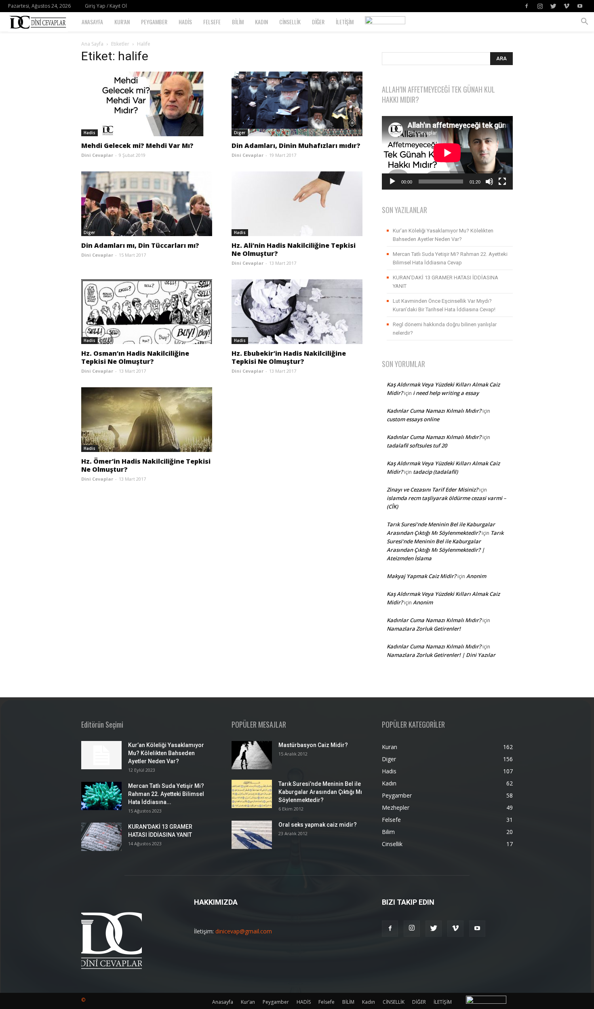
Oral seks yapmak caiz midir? (317, 824)
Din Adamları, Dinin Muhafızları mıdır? (296, 145)
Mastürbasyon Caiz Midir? (313, 745)
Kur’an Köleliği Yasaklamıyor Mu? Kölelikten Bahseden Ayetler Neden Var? (443, 235)
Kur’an (122, 21)
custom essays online (413, 419)
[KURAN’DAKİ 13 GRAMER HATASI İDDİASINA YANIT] (101, 837)
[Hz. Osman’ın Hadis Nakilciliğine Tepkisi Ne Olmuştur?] (146, 311)
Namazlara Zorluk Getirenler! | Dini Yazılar (441, 655)
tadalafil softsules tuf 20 (417, 445)
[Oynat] (392, 181)
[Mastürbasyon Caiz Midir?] (252, 755)
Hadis (89, 132)
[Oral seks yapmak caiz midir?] (252, 835)
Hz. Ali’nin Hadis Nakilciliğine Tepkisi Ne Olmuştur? (294, 249)
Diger (239, 132)
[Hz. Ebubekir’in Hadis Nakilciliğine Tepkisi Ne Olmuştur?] (297, 311)
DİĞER (318, 21)
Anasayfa (92, 21)
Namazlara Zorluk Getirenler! (424, 628)
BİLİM (238, 21)
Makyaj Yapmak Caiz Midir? (421, 576)
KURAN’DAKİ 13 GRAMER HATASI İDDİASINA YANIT (445, 281)
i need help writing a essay (446, 393)
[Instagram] (540, 6)
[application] (447, 153)
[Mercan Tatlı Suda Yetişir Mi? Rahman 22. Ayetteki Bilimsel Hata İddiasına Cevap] (101, 796)
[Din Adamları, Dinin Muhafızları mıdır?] (297, 104)
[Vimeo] (566, 6)
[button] (584, 22)
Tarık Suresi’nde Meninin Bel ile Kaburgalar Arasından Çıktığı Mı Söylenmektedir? (320, 792)
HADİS (185, 21)
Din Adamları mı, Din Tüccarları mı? (140, 245)
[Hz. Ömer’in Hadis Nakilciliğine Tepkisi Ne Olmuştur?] (146, 419)
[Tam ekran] (502, 181)
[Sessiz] (489, 181)
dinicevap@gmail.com (243, 931)
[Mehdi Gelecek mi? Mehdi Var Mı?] (146, 104)
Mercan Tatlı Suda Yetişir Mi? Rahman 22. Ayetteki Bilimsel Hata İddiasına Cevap (450, 258)
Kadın (261, 21)
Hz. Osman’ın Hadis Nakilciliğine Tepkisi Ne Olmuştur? (135, 357)
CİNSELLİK (290, 21)
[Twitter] (553, 6)
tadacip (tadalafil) (435, 471)
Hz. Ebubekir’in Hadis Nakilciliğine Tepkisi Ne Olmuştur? (289, 357)
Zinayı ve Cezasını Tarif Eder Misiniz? (432, 489)
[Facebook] (526, 6)
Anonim (476, 576)
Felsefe (212, 21)
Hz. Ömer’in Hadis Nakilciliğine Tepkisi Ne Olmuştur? (146, 465)
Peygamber (154, 21)
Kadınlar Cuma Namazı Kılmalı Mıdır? (434, 410)
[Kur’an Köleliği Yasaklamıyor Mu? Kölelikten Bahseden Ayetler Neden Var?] (101, 755)
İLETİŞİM (345, 21)
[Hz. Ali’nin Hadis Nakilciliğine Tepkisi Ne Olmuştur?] (297, 203)
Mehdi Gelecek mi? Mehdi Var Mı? (137, 145)
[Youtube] (580, 6)
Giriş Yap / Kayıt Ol (106, 5)
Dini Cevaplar (97, 155)
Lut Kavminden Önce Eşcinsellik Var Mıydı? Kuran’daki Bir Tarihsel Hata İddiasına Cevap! (444, 305)
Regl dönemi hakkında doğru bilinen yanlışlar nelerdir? (445, 328)
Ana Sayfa (92, 43)
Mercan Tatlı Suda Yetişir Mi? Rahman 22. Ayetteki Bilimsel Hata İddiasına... (166, 794)
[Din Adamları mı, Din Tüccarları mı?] (146, 203)
